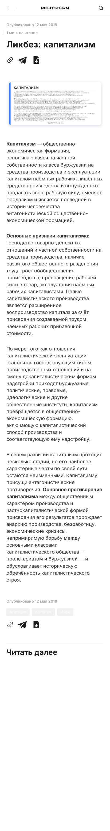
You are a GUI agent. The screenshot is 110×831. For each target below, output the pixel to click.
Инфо (65, 612)
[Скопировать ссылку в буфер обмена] (11, 60)
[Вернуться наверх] (99, 825)
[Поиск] (101, 8)
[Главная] (55, 8)
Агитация (18, 612)
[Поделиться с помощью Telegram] (22, 60)
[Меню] (11, 8)
